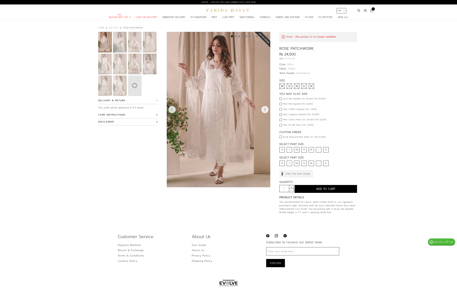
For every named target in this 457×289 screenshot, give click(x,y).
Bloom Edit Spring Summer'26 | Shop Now (229, 2)
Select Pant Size (291, 144)
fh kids (309, 17)
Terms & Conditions (131, 256)
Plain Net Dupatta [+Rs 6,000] (298, 103)
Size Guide (199, 245)
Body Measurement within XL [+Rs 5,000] (304, 137)
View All (343, 17)
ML (311, 149)
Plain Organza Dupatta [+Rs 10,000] (301, 114)
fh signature (198, 17)
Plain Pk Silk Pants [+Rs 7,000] (298, 125)
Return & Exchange (131, 250)
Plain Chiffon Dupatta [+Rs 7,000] (299, 109)
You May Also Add (293, 94)
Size (282, 80)
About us (198, 250)
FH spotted (325, 17)
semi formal (247, 17)
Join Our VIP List (443, 242)
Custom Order (290, 132)
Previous (172, 109)
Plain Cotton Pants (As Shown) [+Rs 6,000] (304, 119)
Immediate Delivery (173, 17)
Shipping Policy (202, 261)
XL (326, 149)
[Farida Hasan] (228, 10)
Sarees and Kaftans (288, 17)
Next (264, 109)
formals (265, 17)
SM (296, 149)
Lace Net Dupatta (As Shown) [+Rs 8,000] (304, 98)
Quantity (286, 182)
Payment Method (129, 245)
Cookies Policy (127, 261)
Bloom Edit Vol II (119, 17)
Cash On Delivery (146, 17)
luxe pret (228, 17)
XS (282, 149)
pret (214, 17)
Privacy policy (201, 256)
